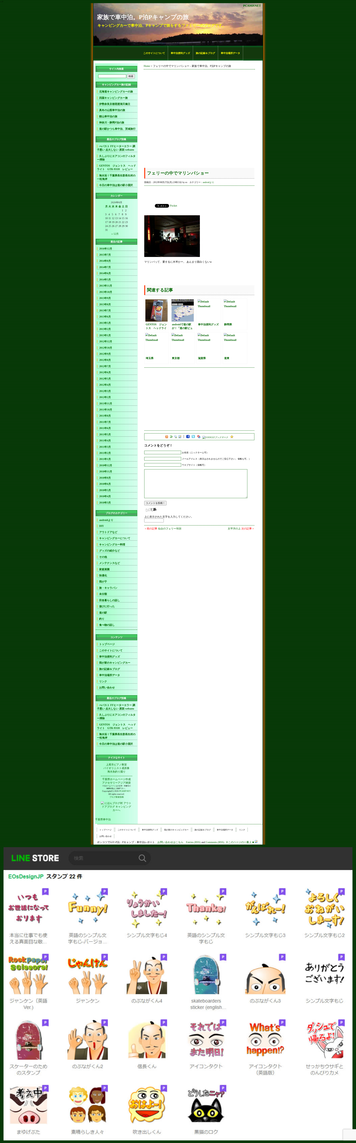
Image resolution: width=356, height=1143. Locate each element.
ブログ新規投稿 (116, 797)
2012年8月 (105, 359)
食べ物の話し (107, 624)
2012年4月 (105, 384)
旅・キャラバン (108, 587)
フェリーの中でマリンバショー (178, 173)
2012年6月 (105, 372)
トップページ (107, 644)
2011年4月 (105, 440)
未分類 (103, 593)
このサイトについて (154, 53)
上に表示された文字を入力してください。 (169, 516)
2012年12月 (105, 341)
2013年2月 (105, 329)
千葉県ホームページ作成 (116, 779)
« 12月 (115, 233)
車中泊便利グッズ (180, 53)
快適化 (103, 575)
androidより (208, 182)
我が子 (103, 581)
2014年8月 (105, 260)
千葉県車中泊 (103, 819)
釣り (101, 618)
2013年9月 (105, 298)
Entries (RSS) (193, 842)
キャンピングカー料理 (112, 544)
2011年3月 (105, 446)
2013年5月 (105, 322)
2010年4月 (105, 496)
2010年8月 (105, 477)
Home (147, 65)
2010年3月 (105, 502)
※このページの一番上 (239, 842)
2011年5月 (105, 434)
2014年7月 (105, 267)
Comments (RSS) (215, 842)
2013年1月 (105, 335)
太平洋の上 (234, 528)
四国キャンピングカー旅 (113, 97)
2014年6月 (105, 273)
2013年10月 (105, 291)
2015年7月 (105, 254)
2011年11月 (105, 403)
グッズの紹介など (109, 550)
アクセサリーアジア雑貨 (116, 782)
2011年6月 (105, 428)
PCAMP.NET (252, 5)
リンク (103, 681)
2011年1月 (105, 459)
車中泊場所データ (230, 53)
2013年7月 (105, 310)
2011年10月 (105, 409)
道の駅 (103, 612)
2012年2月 (105, 397)
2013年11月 (105, 285)
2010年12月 (105, 465)
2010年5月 (105, 490)
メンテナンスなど (109, 562)
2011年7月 (105, 422)
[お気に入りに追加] (231, 437)
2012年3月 (105, 391)
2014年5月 (105, 279)
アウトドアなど (108, 532)
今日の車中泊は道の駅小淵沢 (116, 185)
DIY (101, 525)
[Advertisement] (117, 53)
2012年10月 (105, 347)
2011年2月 (105, 452)
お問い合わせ (107, 687)
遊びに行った (107, 606)
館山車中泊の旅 (108, 116)
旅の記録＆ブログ (205, 53)
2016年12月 (105, 248)
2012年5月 (105, 378)
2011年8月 (105, 415)
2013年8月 (105, 304)
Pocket (173, 205)
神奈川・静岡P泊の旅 (111, 122)
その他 (103, 556)
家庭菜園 (104, 569)
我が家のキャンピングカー (114, 662)
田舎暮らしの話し (109, 600)
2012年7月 (105, 366)
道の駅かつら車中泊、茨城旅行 (117, 128)
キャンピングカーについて (114, 538)
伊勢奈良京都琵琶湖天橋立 (114, 103)
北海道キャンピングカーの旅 (116, 91)
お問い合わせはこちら (170, 842)
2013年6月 (105, 316)
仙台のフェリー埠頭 (169, 528)
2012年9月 (105, 353)
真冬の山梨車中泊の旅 (112, 110)
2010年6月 (105, 483)
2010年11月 (105, 471)
